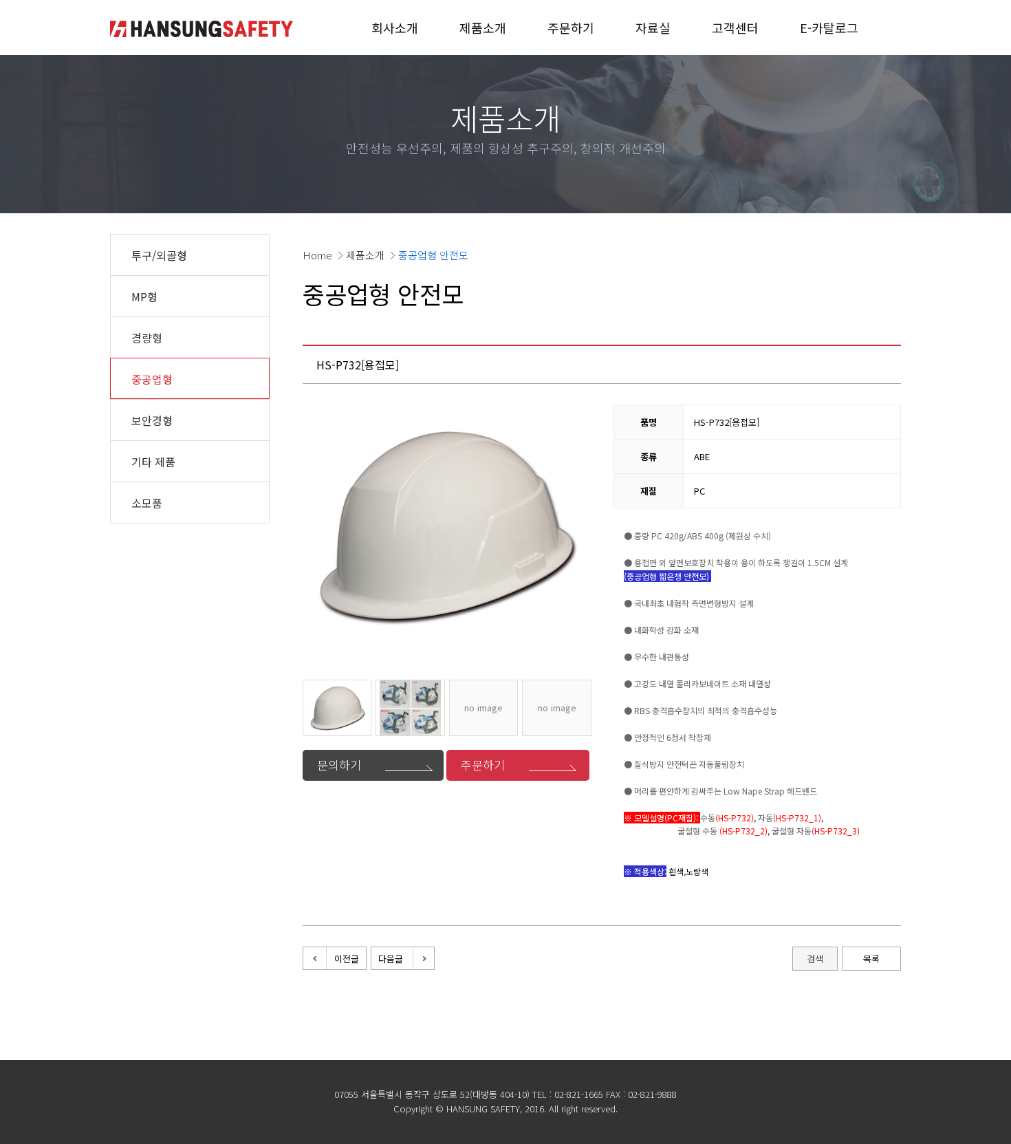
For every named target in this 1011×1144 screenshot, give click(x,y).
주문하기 (570, 27)
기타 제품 (153, 461)
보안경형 (152, 420)
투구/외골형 (159, 255)
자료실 (653, 27)
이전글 (346, 958)
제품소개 (482, 27)
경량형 (146, 338)
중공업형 (152, 379)
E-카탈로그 (829, 27)
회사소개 (394, 27)
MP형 (144, 296)
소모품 (146, 503)
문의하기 (339, 764)
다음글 (390, 958)
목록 (871, 958)
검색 (815, 958)
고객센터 (735, 27)
